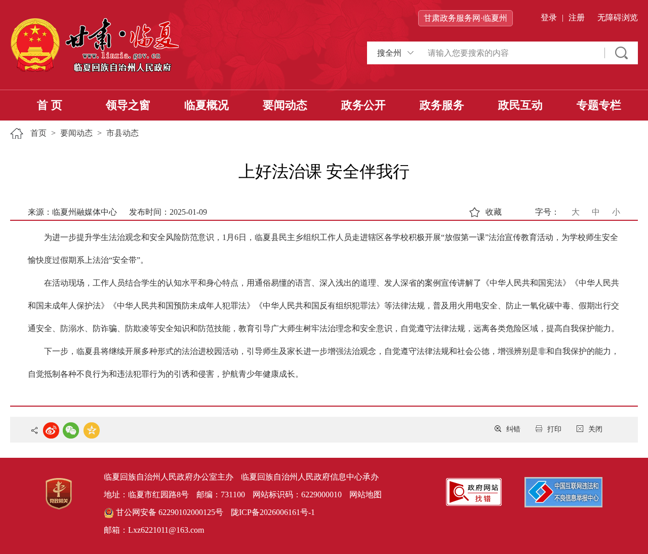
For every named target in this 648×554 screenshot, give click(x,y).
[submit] (621, 53)
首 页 (49, 105)
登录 (549, 17)
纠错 (513, 429)
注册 (577, 17)
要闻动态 (285, 105)
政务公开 (363, 105)
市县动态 (122, 133)
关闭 (595, 429)
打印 (554, 429)
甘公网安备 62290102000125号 (168, 512)
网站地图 (365, 494)
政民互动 (520, 105)
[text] (511, 53)
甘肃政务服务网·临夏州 (465, 18)
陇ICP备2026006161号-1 (273, 512)
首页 (38, 133)
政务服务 (442, 105)
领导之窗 (128, 105)
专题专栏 (599, 105)
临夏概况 (206, 105)
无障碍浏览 (617, 17)
